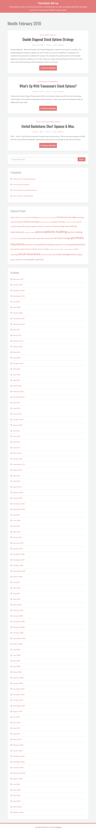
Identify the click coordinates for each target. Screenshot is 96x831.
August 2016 (17, 347)
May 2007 (16, 728)
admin (48, 45)
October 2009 (18, 565)
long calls (20, 226)
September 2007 (19, 706)
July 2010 (16, 515)
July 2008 (16, 650)
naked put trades (29, 232)
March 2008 (17, 672)
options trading (55, 231)
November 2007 (19, 695)
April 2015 (16, 369)
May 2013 (16, 403)
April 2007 (16, 734)
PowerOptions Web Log (48, 3)
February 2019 (18, 279)
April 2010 (16, 532)
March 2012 (17, 453)
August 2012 (17, 425)
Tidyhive (58, 827)
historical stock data (45, 222)
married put (71, 226)
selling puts (60, 249)
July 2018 (16, 302)
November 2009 (19, 560)
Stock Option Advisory (48, 35)
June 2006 (16, 790)
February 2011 (18, 492)
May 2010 (16, 526)
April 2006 (16, 801)
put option (15, 249)
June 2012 (16, 436)
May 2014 (16, 380)
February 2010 (18, 543)
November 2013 (19, 397)
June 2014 (16, 375)
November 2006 (19, 762)
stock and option (68, 249)
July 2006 (16, 784)
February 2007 (18, 745)
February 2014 (18, 391)
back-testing (31, 217)
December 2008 (19, 622)
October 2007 (18, 700)
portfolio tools (31, 244)
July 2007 (16, 717)
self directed (53, 249)
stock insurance (29, 254)
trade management (65, 254)
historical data (31, 221)
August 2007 (17, 711)
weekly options (36, 259)
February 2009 (18, 610)
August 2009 (17, 577)
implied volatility (58, 222)
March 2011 (17, 487)
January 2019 (18, 285)
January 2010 (18, 549)
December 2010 (19, 504)
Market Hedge (58, 226)
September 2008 (19, 638)
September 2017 (19, 324)
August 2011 (17, 470)
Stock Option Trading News (48, 81)
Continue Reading (48, 68)
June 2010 (16, 520)
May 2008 (16, 661)
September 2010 (19, 509)
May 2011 (16, 476)
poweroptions (77, 244)
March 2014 (17, 386)
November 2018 (19, 296)
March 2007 (17, 739)
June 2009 (16, 588)
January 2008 (18, 683)
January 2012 (18, 459)
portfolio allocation (28, 238)
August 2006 (17, 779)
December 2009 (19, 554)
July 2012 (16, 431)
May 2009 (16, 593)
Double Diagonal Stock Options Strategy (48, 39)
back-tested (22, 217)
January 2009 (18, 616)
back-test (15, 217)
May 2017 (16, 330)
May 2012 (16, 442)
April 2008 (16, 666)
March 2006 (17, 807)
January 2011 (18, 498)
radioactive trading (28, 249)
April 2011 (16, 481)
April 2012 (16, 448)
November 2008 (19, 627)
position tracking (63, 244)
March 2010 (17, 537)
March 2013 (17, 414)
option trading (74, 232)
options (39, 231)
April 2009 (16, 599)
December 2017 (19, 318)
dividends (62, 217)
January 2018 (18, 313)
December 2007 (19, 689)
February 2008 (18, 678)
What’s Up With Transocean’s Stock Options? (48, 86)
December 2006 (19, 756)
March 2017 (17, 335)
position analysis (46, 244)
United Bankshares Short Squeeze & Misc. (48, 126)
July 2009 (16, 582)
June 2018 (16, 307)
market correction (44, 226)
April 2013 (16, 408)
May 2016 (16, 352)
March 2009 (17, 605)
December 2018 (19, 290)
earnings (71, 217)
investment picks (71, 222)
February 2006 (18, 812)
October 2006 (18, 767)
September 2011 (19, 464)
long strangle (30, 226)
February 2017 (18, 341)
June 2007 (16, 723)
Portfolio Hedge (61, 238)
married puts (17, 232)
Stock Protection (48, 254)
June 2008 (16, 655)
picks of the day (15, 238)
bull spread (53, 217)
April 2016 (16, 358)
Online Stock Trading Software (24, 179)
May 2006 (16, 795)
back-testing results (43, 217)
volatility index (21, 259)
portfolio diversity (44, 238)
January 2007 (18, 751)
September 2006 (19, 773)
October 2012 (18, 420)
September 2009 (19, 571)
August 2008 (17, 644)
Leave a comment (58, 45)
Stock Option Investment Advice (48, 122)
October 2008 (18, 633)
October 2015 (18, 363)
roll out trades (43, 249)
